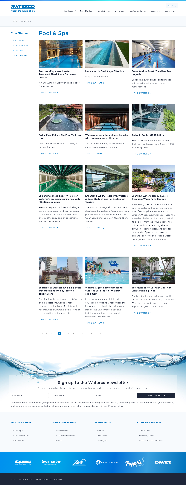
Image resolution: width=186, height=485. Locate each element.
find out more (48, 93)
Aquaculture (18, 40)
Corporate (155, 11)
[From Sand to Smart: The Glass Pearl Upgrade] (153, 53)
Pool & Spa (26, 21)
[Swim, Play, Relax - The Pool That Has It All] (61, 117)
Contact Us (170, 11)
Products (68, 11)
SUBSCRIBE (154, 395)
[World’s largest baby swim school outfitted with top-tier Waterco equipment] (107, 270)
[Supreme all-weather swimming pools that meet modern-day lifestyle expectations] (61, 270)
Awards (58, 440)
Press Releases (61, 430)
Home (15, 21)
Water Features (20, 55)
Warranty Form (146, 436)
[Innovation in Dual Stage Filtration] (107, 53)
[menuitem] (51, 333)
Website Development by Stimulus (48, 479)
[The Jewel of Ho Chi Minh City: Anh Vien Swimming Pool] (153, 270)
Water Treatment (21, 45)
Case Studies (86, 11)
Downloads (120, 11)
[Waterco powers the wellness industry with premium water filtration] (107, 117)
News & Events (104, 11)
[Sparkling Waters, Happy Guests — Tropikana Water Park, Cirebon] (153, 178)
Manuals (101, 430)
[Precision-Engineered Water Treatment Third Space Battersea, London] (61, 53)
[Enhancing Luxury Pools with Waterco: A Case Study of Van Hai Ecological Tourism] (107, 178)
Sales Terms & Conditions (151, 440)
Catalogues (102, 440)
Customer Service (138, 11)
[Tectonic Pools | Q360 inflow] (153, 117)
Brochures (102, 436)
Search (170, 6)
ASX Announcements (65, 436)
